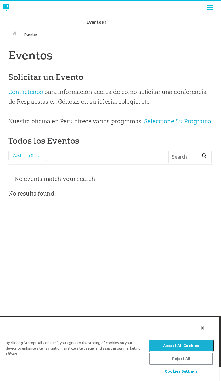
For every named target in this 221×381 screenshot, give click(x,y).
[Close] (202, 328)
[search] (204, 156)
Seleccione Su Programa (177, 121)
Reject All (181, 359)
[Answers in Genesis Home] (19, 7)
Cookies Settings (181, 371)
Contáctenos (25, 91)
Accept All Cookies (181, 346)
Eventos (31, 35)
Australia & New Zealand (30, 155)
